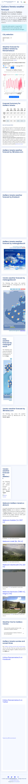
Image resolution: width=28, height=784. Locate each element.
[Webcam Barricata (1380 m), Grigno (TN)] (14, 604)
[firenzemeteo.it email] (18, 777)
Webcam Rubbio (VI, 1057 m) (13, 521)
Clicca (9, 538)
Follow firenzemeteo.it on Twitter (12, 701)
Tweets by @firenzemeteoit (9, 738)
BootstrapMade (16, 781)
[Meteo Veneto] (6, 496)
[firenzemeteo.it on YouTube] (15, 777)
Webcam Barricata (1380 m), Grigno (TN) (14, 593)
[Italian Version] (24, 2)
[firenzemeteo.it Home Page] (8, 2)
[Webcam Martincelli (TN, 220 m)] (14, 577)
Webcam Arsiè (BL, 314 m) (13, 541)
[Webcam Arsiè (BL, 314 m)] (14, 552)
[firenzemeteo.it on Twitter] (12, 777)
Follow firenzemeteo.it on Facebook (12, 658)
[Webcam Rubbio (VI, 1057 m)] (14, 531)
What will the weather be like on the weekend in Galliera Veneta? (12, 628)
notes (14, 60)
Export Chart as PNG (14, 97)
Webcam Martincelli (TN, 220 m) (14, 566)
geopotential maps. (19, 144)
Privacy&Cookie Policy (14, 780)
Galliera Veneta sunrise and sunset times (15, 646)
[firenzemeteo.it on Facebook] (8, 777)
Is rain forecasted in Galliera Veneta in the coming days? (13, 633)
